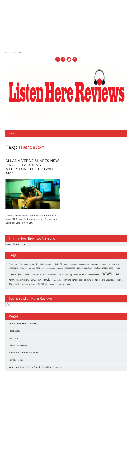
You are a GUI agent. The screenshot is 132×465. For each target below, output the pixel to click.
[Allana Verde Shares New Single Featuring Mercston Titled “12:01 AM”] (32, 208)
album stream (46, 264)
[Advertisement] (66, 26)
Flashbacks (14, 331)
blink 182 (58, 264)
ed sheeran (114, 264)
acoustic (34, 264)
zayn (69, 284)
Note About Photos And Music (24, 352)
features (23, 268)
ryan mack (56, 280)
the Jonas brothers (28, 284)
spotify (118, 280)
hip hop (97, 268)
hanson (60, 268)
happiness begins (72, 268)
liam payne (36, 274)
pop (32, 279)
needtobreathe (93, 274)
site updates (107, 280)
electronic (13, 268)
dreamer (103, 264)
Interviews (14, 338)
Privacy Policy (16, 360)
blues (66, 264)
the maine (42, 284)
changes (74, 264)
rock (47, 279)
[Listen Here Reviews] (66, 119)
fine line (31, 268)
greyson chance (48, 268)
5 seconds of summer (18, 264)
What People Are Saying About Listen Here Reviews (35, 367)
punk (40, 280)
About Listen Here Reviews (22, 323)
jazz (111, 268)
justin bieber (23, 274)
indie (104, 268)
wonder (52, 284)
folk (38, 268)
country (94, 264)
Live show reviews (18, 345)
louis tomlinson (50, 274)
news (106, 273)
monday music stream (75, 274)
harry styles (87, 268)
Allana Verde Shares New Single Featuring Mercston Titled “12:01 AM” (32, 166)
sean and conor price (72, 280)
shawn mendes (92, 279)
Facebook (63, 59)
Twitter (68, 59)
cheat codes (84, 264)
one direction (22, 280)
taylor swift (14, 284)
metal (61, 274)
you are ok (61, 284)
